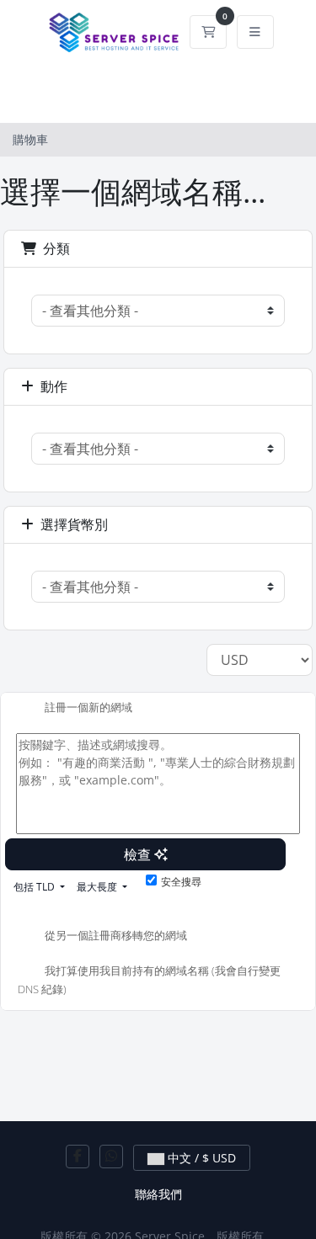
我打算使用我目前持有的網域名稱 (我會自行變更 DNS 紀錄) (149, 980)
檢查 (139, 854)
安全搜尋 (181, 882)
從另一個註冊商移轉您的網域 (116, 936)
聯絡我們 (158, 1194)
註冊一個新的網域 (88, 707)
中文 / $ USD (200, 1158)
